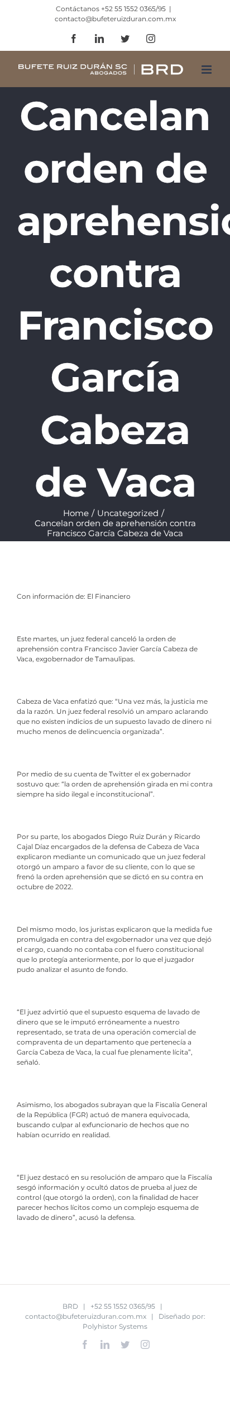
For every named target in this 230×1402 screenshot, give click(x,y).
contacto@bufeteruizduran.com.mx (115, 19)
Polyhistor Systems (115, 1326)
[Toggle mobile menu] (207, 69)
